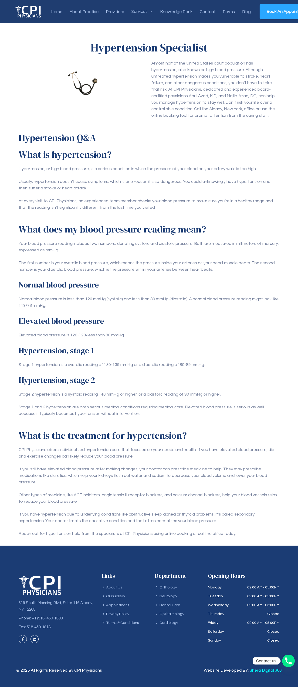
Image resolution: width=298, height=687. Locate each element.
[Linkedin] (34, 639)
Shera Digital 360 (266, 670)
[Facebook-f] (23, 639)
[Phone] (288, 661)
